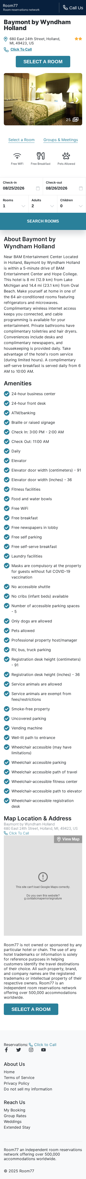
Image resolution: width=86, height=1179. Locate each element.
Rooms (8, 200)
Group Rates (15, 1115)
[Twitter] (18, 1050)
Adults (36, 200)
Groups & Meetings (60, 139)
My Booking (14, 1110)
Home (9, 1071)
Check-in (10, 182)
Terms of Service (19, 1077)
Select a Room (43, 61)
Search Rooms (43, 221)
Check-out (54, 182)
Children (66, 200)
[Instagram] (31, 1050)
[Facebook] (6, 1050)
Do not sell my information (28, 1089)
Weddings (13, 1121)
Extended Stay (17, 1127)
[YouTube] (43, 1050)
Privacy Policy (16, 1083)
